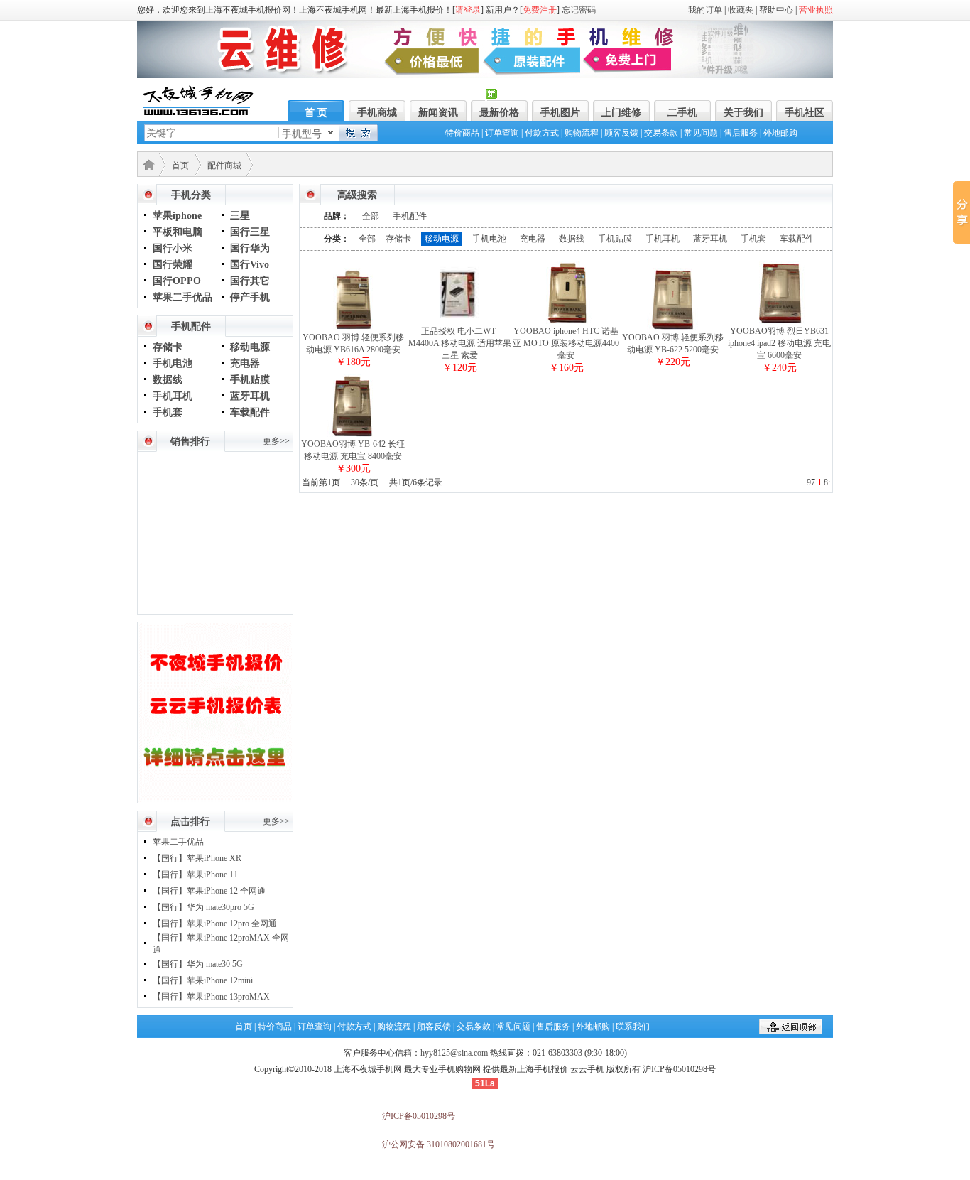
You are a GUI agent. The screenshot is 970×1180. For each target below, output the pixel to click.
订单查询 (502, 133)
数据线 (167, 379)
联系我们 (633, 1027)
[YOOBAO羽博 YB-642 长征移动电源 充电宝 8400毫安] (353, 435)
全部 (370, 216)
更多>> (276, 441)
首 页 (316, 112)
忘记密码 (579, 10)
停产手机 (250, 297)
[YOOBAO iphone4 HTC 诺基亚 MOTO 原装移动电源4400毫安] (566, 323)
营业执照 (816, 10)
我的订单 (705, 10)
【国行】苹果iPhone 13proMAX (211, 997)
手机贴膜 (250, 379)
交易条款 (661, 133)
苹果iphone (177, 215)
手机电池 (172, 363)
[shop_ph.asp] (215, 799)
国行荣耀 (172, 264)
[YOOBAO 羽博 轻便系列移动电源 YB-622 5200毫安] (672, 329)
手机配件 (410, 216)
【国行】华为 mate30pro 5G (203, 907)
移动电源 (250, 347)
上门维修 (621, 112)
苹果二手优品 (182, 297)
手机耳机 (172, 396)
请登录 (468, 10)
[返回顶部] (790, 1031)
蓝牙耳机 (250, 396)
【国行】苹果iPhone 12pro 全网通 (215, 924)
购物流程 (582, 133)
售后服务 (741, 133)
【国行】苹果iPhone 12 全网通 (209, 891)
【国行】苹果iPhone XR (197, 858)
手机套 (167, 412)
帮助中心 (776, 10)
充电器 (245, 363)
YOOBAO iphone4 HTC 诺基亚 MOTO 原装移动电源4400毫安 (566, 343)
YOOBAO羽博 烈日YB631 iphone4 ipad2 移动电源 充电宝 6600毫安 (779, 343)
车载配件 (250, 412)
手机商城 (377, 112)
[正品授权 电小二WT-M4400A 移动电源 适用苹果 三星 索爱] (460, 323)
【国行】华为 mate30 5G (198, 964)
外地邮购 (780, 133)
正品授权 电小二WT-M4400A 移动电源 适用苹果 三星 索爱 (459, 343)
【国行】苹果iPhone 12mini (203, 980)
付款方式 (542, 133)
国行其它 (250, 281)
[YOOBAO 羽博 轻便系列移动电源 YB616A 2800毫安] (353, 329)
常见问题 (701, 133)
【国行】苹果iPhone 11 (195, 874)
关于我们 (743, 112)
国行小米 (172, 248)
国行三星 (250, 232)
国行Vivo (249, 264)
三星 (240, 215)
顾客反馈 (621, 133)
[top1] (485, 75)
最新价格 (499, 112)
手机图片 (560, 112)
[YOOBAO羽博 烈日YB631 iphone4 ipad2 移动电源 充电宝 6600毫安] (779, 323)
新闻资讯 (438, 112)
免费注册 (540, 10)
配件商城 (224, 165)
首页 (180, 165)
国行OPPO (177, 281)
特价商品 (462, 133)
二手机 (682, 112)
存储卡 (167, 347)
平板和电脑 (177, 232)
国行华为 (250, 248)
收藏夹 (740, 10)
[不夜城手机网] (198, 112)
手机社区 (804, 112)
